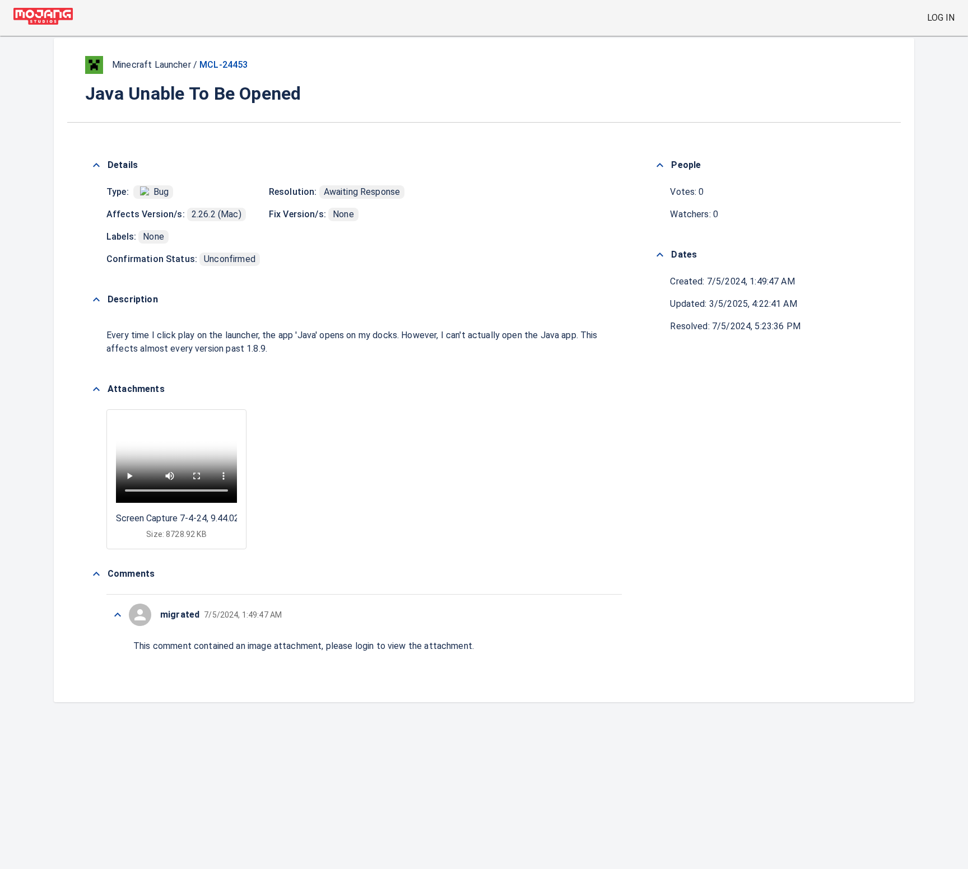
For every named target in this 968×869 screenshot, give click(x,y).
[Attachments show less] (96, 389)
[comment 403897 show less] (117, 615)
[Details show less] (96, 165)
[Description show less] (96, 299)
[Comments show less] (96, 574)
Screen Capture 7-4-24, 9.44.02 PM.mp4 (195, 518)
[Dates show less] (660, 255)
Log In (941, 17)
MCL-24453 (223, 64)
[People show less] (660, 165)
